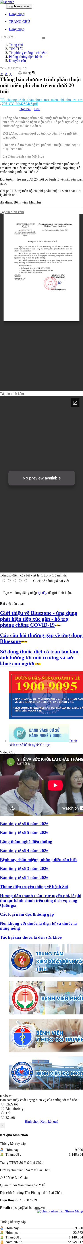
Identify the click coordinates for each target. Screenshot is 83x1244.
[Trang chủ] (7, 2)
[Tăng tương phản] (33, 73)
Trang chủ (16, 45)
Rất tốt (10, 1117)
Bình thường (14, 1109)
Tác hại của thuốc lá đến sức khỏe (31, 937)
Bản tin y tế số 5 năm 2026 (24, 832)
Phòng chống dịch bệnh (25, 57)
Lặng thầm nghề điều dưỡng (26, 841)
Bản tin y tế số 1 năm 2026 (24, 877)
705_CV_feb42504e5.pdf (20, 104)
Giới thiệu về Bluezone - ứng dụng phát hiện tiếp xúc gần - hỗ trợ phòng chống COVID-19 (38, 619)
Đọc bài (25, 109)
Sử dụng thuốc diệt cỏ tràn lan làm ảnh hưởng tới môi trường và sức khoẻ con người (39, 657)
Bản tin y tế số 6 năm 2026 (24, 823)
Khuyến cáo (17, 61)
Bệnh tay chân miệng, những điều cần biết (38, 859)
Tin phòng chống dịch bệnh (28, 53)
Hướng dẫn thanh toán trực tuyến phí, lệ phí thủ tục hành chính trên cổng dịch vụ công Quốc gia (40, 900)
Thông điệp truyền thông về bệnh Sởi (34, 886)
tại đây (42, 593)
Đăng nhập (16, 14)
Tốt (8, 1113)
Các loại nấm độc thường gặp (27, 914)
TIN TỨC (16, 49)
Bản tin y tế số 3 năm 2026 (24, 868)
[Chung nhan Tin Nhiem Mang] (60, 1211)
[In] (20, 73)
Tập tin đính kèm (12, 212)
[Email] (25, 73)
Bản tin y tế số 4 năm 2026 (24, 850)
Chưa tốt (12, 1104)
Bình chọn (32, 1121)
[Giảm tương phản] (29, 73)
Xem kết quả (49, 1121)
